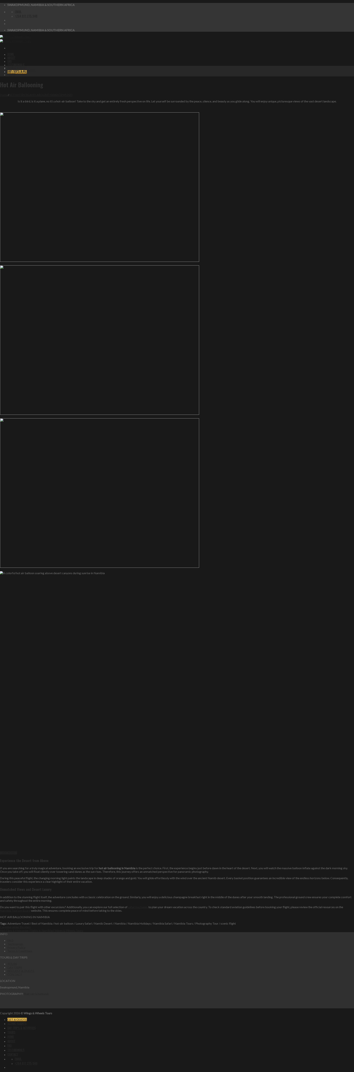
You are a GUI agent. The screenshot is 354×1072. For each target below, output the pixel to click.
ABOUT (11, 58)
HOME (10, 54)
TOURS (11, 74)
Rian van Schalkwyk (36, 993)
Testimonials (15, 944)
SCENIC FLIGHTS (17, 67)
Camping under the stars (15, 927)
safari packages (138, 907)
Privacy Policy (16, 947)
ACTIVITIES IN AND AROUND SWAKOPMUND (40, 94)
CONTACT (14, 974)
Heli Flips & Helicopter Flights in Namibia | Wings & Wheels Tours (41, 930)
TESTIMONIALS (16, 65)
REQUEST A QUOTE (20, 971)
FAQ (9, 61)
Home (4, 94)
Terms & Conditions (19, 951)
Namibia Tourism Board (15, 910)
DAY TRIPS (14, 967)
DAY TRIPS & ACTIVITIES (21, 71)
